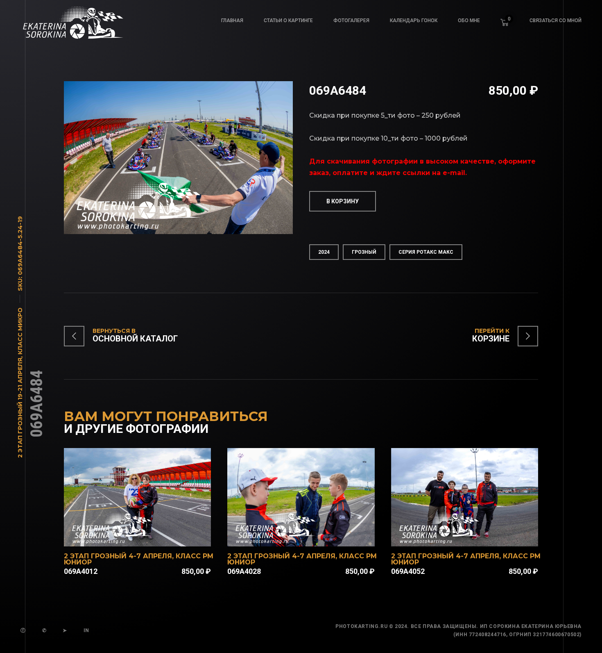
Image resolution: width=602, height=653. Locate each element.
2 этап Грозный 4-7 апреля (118, 556)
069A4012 (80, 571)
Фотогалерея (351, 20)
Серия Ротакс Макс (425, 252)
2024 (324, 252)
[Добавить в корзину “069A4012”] (148, 535)
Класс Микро (20, 331)
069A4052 (408, 571)
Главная (232, 20)
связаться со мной (556, 20)
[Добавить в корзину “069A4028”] (311, 535)
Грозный (364, 252)
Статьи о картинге (288, 20)
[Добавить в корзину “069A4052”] (475, 535)
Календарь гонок (413, 20)
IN (86, 630)
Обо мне (469, 20)
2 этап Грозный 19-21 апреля (20, 408)
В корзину (342, 201)
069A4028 (244, 571)
